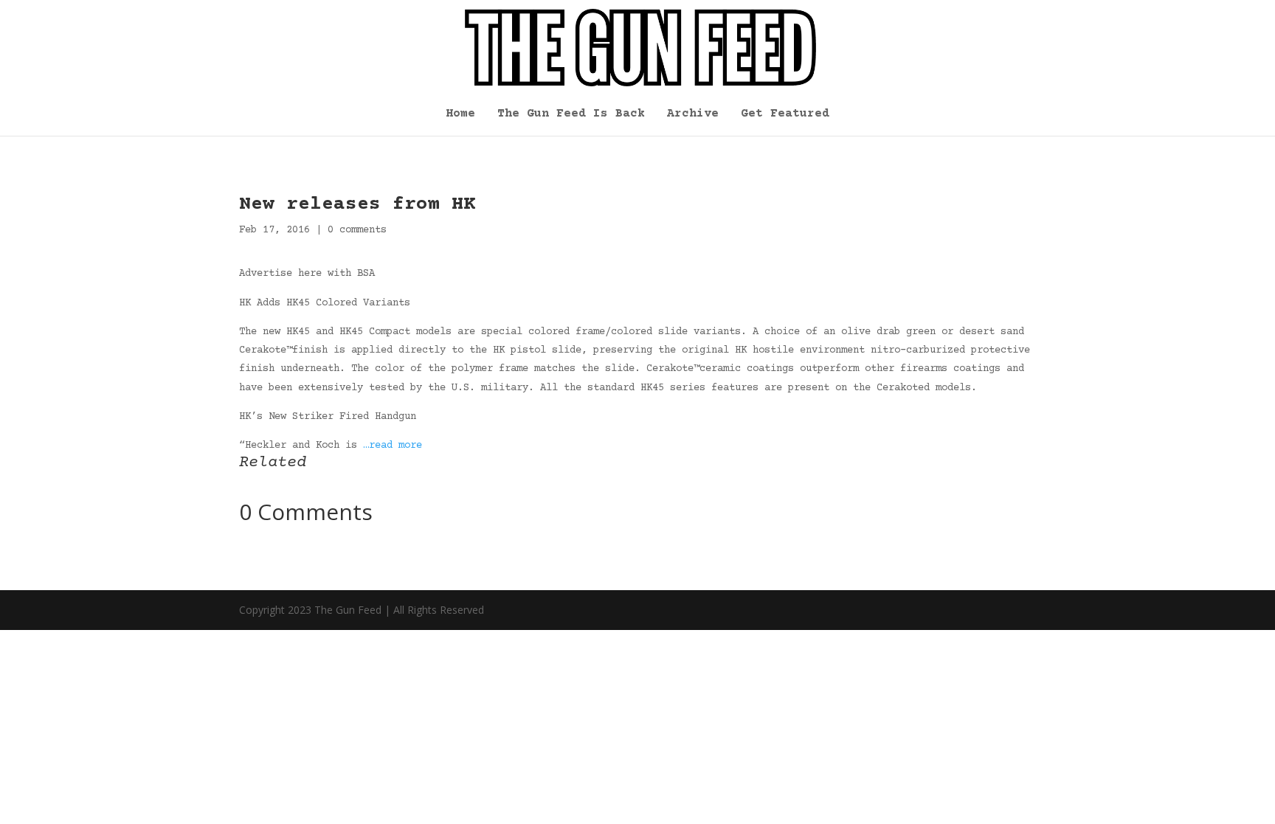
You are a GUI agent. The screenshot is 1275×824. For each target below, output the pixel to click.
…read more (392, 445)
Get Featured (785, 114)
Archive (693, 114)
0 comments (357, 230)
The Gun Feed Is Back (571, 114)
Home (460, 114)
